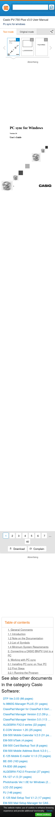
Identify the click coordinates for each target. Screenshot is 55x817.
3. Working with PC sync (22, 660)
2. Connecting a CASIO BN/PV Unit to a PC (30, 653)
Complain (38, 549)
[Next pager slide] (50, 48)
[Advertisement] (27, 88)
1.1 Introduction (17, 634)
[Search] (51, 7)
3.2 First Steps (16, 668)
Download (19, 549)
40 (27, 541)
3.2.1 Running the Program (23, 672)
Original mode (27, 31)
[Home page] (5, 7)
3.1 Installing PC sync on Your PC (27, 664)
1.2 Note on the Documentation (25, 638)
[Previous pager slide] (4, 48)
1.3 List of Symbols (19, 642)
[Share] (52, 31)
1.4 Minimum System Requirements (28, 647)
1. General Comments (20, 629)
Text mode (8, 31)
